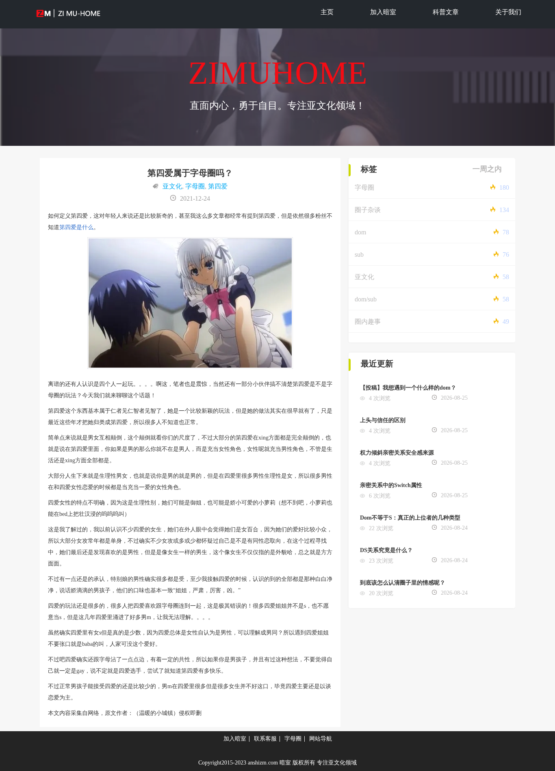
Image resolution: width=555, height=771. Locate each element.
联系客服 (265, 739)
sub (359, 254)
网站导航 (320, 739)
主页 (327, 12)
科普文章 (446, 12)
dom (360, 232)
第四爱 (218, 186)
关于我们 (508, 12)
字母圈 (195, 186)
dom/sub (366, 299)
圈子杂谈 (368, 209)
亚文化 (172, 186)
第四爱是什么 (76, 227)
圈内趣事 (368, 321)
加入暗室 (383, 12)
